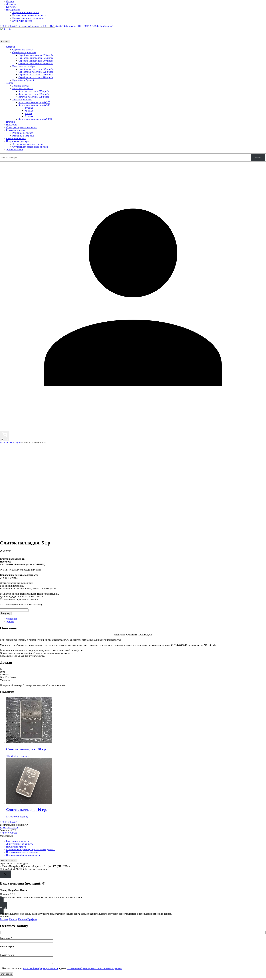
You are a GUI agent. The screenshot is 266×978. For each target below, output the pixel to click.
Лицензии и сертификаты (25, 12)
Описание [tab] (11, 618)
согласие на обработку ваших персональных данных (94, 968)
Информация (13, 9)
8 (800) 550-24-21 (23, 26)
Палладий (15, 442)
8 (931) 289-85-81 (97, 26)
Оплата (10, 1)
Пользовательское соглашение (28, 18)
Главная (4, 442)
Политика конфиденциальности (29, 15)
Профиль (32, 919)
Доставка (11, 4)
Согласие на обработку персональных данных (30, 849)
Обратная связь (8, 860)
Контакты (11, 7)
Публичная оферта (22, 20)
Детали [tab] (10, 621)
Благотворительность (17, 841)
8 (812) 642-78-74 (64, 26)
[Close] (5, 874)
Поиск (258, 157)
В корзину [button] (24, 756)
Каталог (5, 41)
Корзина (22, 919)
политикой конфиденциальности (40, 968)
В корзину (5, 613)
